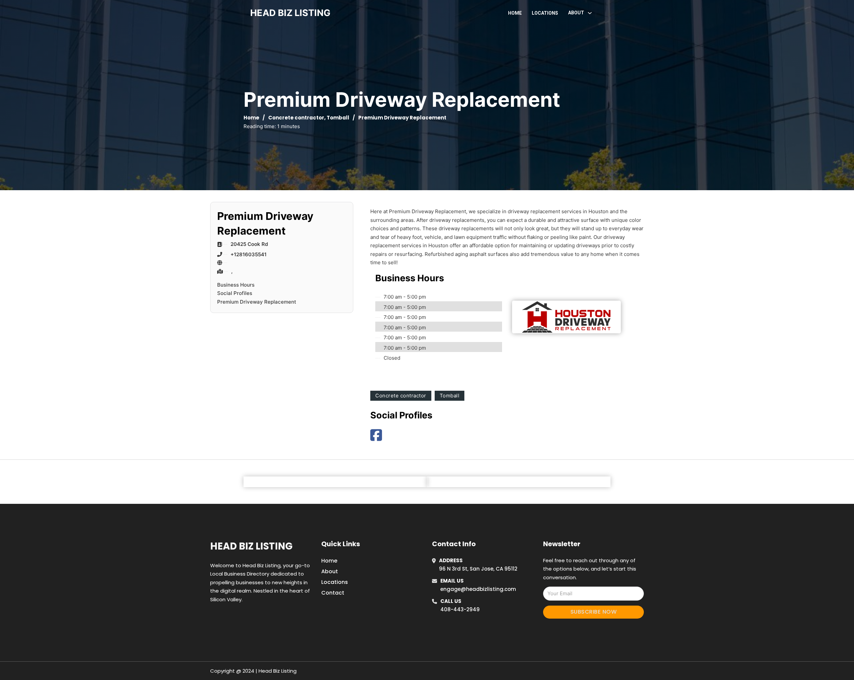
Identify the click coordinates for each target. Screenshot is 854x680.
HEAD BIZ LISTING (290, 12)
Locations (545, 13)
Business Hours (236, 285)
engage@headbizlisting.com (478, 589)
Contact (332, 593)
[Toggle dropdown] (589, 13)
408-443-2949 (460, 609)
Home (515, 13)
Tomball (338, 117)
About (329, 571)
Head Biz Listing (251, 546)
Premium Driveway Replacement (256, 302)
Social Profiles (234, 293)
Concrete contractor (296, 117)
